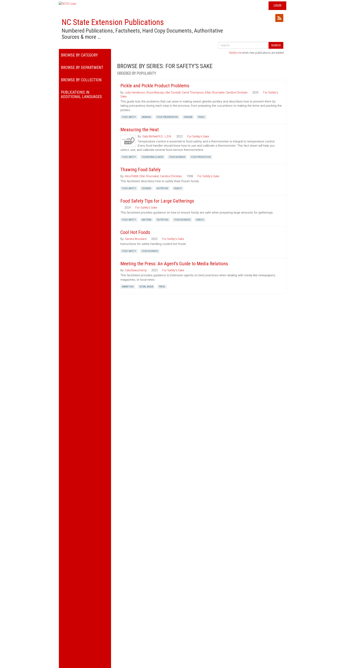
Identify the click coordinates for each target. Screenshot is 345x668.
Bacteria (146, 219)
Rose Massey (155, 92)
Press (162, 286)
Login (277, 5)
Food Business (177, 157)
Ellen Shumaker (214, 92)
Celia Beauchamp (136, 270)
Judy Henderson (135, 92)
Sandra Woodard (136, 239)
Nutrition (162, 188)
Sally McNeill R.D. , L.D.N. (157, 136)
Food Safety (129, 117)
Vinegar (188, 117)
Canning (146, 117)
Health (178, 188)
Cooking (146, 188)
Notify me (235, 52)
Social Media (146, 286)
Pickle (201, 117)
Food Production (201, 157)
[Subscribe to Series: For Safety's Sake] (279, 18)
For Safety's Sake (198, 136)
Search (276, 45)
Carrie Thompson (193, 92)
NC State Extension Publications (113, 22)
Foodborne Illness (152, 157)
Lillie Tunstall (172, 92)
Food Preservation (167, 117)
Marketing (128, 286)
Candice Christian (237, 92)
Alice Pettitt (131, 176)
